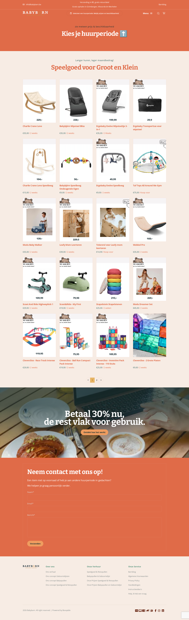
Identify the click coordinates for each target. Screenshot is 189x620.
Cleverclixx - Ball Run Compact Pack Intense (75, 362)
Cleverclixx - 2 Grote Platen (146, 360)
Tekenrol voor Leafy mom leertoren (109, 246)
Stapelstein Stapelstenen (109, 304)
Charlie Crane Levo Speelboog (38, 185)
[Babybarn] (35, 13)
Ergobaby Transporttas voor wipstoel (147, 128)
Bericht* (31, 515)
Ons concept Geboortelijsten (57, 576)
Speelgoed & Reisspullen (97, 572)
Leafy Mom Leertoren (71, 244)
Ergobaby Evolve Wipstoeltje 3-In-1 (111, 128)
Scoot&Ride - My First (70, 304)
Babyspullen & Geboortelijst (98, 576)
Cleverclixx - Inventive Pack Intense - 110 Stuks (110, 362)
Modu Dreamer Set (142, 304)
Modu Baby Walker (32, 244)
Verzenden (35, 543)
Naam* (30, 492)
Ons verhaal (51, 572)
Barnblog (162, 4)
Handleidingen (134, 585)
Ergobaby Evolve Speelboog (110, 185)
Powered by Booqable (61, 610)
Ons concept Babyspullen (56, 580)
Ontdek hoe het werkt (94, 432)
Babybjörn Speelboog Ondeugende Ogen (70, 187)
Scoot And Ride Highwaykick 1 (38, 304)
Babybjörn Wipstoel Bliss (72, 126)
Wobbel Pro (139, 244)
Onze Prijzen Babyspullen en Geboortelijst (104, 585)
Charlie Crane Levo (32, 126)
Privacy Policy (133, 580)
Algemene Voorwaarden (138, 576)
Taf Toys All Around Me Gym (147, 185)
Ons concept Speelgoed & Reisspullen (61, 585)
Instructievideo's (135, 589)
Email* (30, 503)
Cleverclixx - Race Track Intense (39, 360)
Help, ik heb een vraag (137, 593)
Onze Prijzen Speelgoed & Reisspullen (102, 580)
